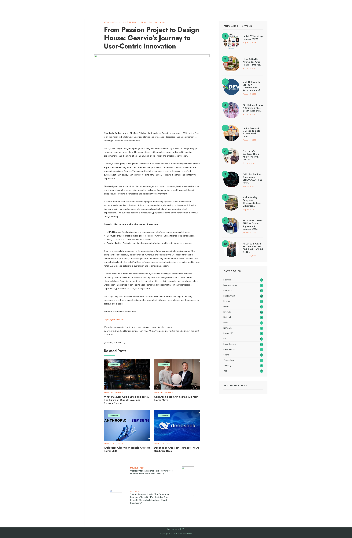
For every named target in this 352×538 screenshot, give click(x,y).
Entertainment (229, 296)
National (227, 317)
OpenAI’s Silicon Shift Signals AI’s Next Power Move (176, 398)
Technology (153, 22)
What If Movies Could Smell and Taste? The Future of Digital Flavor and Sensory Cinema (126, 400)
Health (226, 306)
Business (227, 280)
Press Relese (229, 349)
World (226, 371)
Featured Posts (235, 385)
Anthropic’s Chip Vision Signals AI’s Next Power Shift (127, 449)
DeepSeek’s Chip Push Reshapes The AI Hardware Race (176, 449)
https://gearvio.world (113, 319)
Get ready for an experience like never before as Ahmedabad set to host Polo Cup (152, 471)
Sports (226, 355)
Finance (226, 301)
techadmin (116, 22)
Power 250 (228, 333)
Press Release (229, 344)
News (225, 323)
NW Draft (227, 328)
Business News (230, 285)
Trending (227, 365)
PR (224, 339)
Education (227, 290)
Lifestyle (227, 312)
